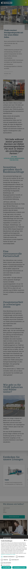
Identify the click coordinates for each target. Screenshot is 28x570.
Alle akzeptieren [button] (6, 567)
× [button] (26, 540)
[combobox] (24, 540)
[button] (14, 565)
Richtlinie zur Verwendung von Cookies (8, 554)
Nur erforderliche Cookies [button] (19, 567)
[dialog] (14, 554)
